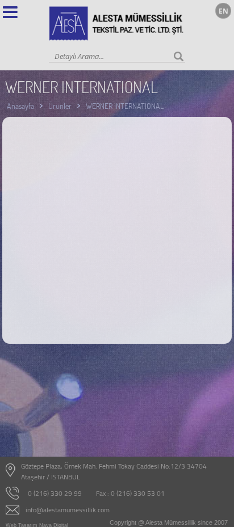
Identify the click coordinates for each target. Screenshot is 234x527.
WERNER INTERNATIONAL (125, 105)
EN (223, 11)
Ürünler (60, 105)
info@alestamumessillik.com (68, 509)
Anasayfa (20, 105)
